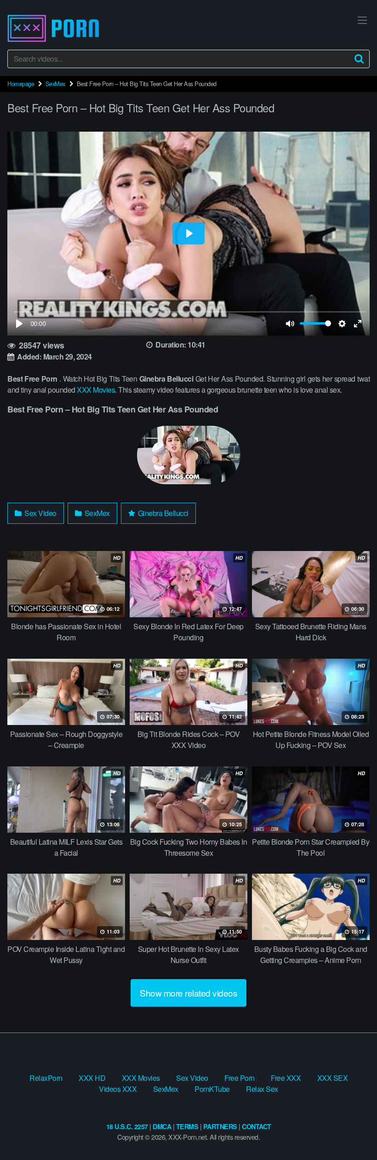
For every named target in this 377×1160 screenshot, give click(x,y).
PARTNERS (220, 1126)
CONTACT (256, 1126)
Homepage (20, 83)
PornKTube (212, 1089)
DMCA (162, 1126)
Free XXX (286, 1078)
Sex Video (40, 513)
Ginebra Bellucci (162, 513)
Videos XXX (118, 1089)
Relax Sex (262, 1089)
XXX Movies (96, 389)
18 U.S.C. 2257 (127, 1126)
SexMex (55, 83)
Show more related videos (188, 992)
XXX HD (92, 1078)
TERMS (187, 1126)
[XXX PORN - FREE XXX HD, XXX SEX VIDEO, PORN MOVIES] (53, 28)
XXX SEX (332, 1078)
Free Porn (239, 1078)
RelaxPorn (46, 1078)
